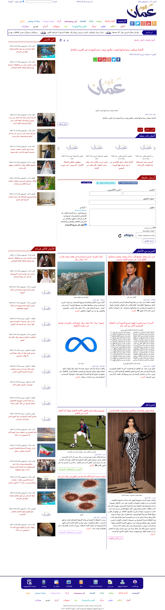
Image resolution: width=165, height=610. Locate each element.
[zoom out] (67, 40)
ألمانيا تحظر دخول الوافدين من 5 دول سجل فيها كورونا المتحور (121, 165)
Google (10, 2)
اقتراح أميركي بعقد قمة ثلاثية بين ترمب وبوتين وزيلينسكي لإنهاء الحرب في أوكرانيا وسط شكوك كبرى (22, 120)
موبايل (44, 586)
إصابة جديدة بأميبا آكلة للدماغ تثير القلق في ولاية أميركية (81, 476)
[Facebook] (128, 184)
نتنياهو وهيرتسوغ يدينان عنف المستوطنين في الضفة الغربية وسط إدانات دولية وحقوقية (22, 467)
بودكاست (135, 586)
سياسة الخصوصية (29, 586)
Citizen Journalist (96, 586)
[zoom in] (60, 40)
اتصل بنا (56, 586)
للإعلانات (69, 586)
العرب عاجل (149, 130)
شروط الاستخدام (81, 210)
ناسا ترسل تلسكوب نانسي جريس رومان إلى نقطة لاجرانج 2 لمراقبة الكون (84, 32)
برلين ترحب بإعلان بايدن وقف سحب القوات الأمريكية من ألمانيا (97, 165)
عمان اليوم (18, 2)
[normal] (64, 40)
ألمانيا (140, 130)
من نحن (110, 586)
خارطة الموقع (123, 586)
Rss (81, 586)
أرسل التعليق (149, 241)
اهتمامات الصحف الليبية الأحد (22, 385)
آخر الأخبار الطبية (115, 538)
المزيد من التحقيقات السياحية (70, 469)
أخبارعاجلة (150, 40)
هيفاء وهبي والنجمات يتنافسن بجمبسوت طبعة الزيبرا (131, 410)
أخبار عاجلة (139, 40)
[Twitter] (106, 184)
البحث (55, 2)
